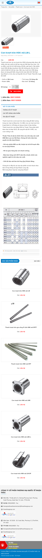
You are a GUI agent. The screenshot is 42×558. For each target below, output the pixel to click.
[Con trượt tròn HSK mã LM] (21, 277)
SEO (12, 555)
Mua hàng (17, 91)
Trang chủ (4, 7)
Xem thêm (37, 261)
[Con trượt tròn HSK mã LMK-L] (21, 423)
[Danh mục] (3, 1)
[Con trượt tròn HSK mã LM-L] (21, 24)
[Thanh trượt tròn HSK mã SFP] (21, 350)
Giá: (21, 295)
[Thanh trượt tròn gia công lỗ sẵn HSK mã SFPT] (21, 313)
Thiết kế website (5, 555)
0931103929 (15, 97)
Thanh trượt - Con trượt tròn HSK (25, 7)
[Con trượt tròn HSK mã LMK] (21, 386)
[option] (21, 24)
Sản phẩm (11, 7)
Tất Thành (17, 555)
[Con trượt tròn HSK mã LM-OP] (21, 459)
